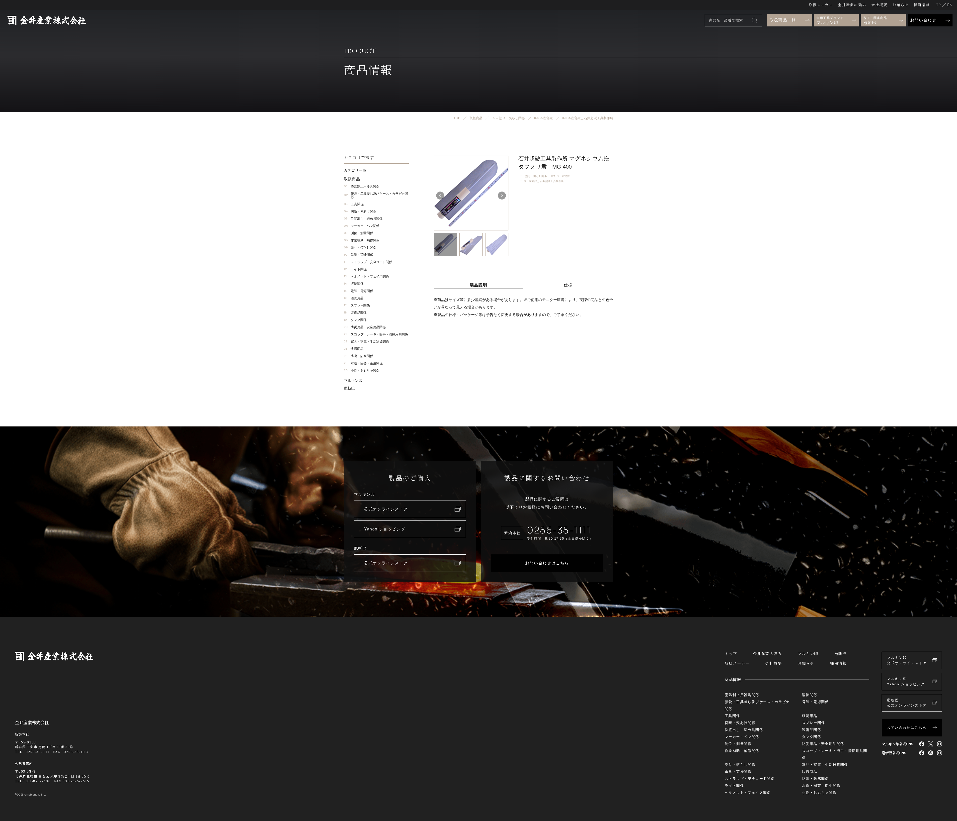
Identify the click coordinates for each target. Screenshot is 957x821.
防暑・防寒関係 (358, 356)
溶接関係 (353, 284)
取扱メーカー (821, 4)
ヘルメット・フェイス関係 (366, 276)
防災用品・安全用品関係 (365, 327)
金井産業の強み (852, 4)
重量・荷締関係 (358, 255)
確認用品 (353, 298)
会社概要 (879, 4)
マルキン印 (353, 380)
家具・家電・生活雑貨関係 (366, 341)
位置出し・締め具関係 (363, 218)
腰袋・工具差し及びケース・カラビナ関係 (376, 195)
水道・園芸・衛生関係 (363, 363)
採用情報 (922, 4)
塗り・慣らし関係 (360, 247)
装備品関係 (355, 312)
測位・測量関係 (358, 233)
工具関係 (353, 204)
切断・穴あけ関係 (360, 211)
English (950, 5)
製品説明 (478, 285)
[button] (502, 196)
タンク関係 (355, 320)
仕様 (568, 285)
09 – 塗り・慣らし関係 (532, 176)
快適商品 (353, 349)
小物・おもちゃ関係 (361, 370)
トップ (731, 653)
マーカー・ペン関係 (361, 226)
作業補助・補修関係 (361, 240)
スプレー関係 (357, 305)
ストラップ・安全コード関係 (368, 262)
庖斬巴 (349, 388)
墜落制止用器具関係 (361, 186)
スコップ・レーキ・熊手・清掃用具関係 (376, 334)
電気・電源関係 (358, 291)
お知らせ (900, 4)
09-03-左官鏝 (560, 176)
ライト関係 (355, 269)
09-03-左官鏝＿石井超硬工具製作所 (541, 181)
